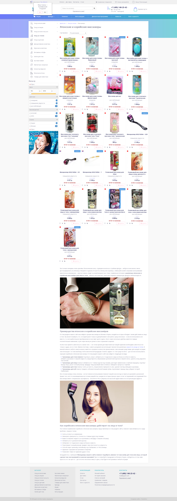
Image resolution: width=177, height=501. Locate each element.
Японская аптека (39, 73)
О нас (82, 2)
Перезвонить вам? (78, 11)
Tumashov (144, 499)
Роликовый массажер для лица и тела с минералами (69, 211)
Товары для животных (41, 77)
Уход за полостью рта (41, 31)
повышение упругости (38, 103)
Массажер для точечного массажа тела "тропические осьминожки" (115, 136)
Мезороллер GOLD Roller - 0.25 (137, 134)
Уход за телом (39, 36)
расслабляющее (36, 106)
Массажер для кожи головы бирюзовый (92, 59)
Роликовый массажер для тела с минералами (70, 249)
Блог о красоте (133, 16)
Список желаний (100, 478)
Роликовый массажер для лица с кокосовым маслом (92, 211)
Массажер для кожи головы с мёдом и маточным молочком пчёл (69, 98)
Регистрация (143, 2)
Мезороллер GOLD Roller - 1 (92, 172)
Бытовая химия (39, 61)
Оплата (62, 2)
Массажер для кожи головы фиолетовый (92, 97)
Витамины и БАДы (39, 52)
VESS (32, 116)
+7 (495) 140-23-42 (119, 7)
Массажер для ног (114, 96)
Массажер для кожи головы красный (114, 59)
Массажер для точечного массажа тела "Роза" (92, 135)
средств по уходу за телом (134, 347)
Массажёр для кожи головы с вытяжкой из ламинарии (137, 59)
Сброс (33, 84)
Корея (33, 123)
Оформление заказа (101, 482)
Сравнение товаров (101, 480)
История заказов (100, 476)
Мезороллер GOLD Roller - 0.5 (70, 172)
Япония (33, 126)
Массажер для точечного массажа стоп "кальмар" (70, 135)
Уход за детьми (39, 40)
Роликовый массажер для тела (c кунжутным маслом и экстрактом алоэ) (114, 212)
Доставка (69, 2)
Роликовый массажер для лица (114, 173)
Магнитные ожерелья (41, 65)
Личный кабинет (100, 473)
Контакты (76, 2)
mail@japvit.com (124, 476)
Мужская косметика (40, 48)
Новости (118, 16)
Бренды (50, 16)
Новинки (65, 16)
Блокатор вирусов (40, 69)
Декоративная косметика (42, 44)
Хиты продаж (79, 16)
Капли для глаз (38, 56)
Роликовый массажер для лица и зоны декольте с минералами (137, 174)
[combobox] (78, 32)
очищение (34, 100)
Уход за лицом (38, 27)
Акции (38, 16)
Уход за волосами (39, 23)
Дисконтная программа (100, 16)
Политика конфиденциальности (105, 485)
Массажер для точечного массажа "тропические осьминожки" (137, 98)
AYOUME (34, 113)
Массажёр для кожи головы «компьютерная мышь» (70, 59)
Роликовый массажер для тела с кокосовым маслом (137, 211)
